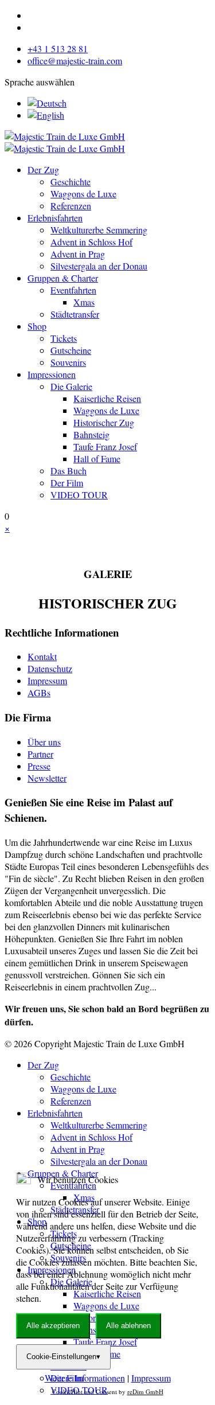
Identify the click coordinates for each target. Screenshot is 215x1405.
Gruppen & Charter (63, 278)
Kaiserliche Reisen (107, 398)
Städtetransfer (74, 314)
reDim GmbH (145, 1391)
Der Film (66, 483)
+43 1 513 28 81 (58, 48)
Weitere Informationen (85, 1378)
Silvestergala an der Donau (98, 266)
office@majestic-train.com (75, 60)
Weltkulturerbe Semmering (98, 230)
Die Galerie (71, 386)
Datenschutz (50, 668)
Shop (37, 326)
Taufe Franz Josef (105, 446)
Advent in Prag (77, 254)
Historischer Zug (103, 422)
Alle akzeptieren (53, 1325)
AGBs (39, 692)
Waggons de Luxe (83, 194)
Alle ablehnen (128, 1325)
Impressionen (52, 374)
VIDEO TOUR (79, 495)
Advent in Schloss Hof (91, 242)
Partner (40, 754)
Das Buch (68, 471)
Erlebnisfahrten (55, 218)
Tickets (63, 338)
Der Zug (43, 169)
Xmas (84, 302)
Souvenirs (68, 362)
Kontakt (42, 656)
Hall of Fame (96, 458)
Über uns (44, 742)
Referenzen (70, 206)
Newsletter (47, 778)
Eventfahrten (73, 290)
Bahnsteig (91, 434)
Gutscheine (70, 350)
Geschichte (70, 181)
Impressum (47, 680)
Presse (39, 766)
